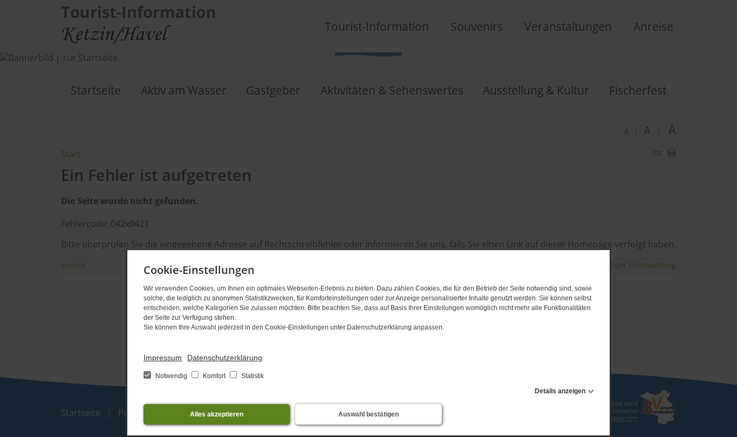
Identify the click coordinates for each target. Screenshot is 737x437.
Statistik (252, 376)
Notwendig (171, 376)
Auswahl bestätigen (368, 414)
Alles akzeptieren (216, 414)
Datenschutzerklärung (224, 357)
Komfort (214, 376)
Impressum (163, 357)
